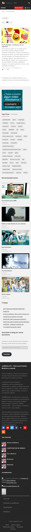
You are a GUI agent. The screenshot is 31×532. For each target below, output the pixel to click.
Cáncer (4, 129)
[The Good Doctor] (15, 261)
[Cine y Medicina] (4, 455)
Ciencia (12, 123)
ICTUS (4, 152)
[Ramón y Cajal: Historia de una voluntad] (15, 214)
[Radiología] (4, 466)
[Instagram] (20, 427)
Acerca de (6, 498)
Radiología (10, 464)
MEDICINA (5, 159)
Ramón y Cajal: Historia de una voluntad (13, 223)
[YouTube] (7, 427)
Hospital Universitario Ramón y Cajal (12, 149)
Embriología (5, 133)
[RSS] (3, 432)
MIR (23, 159)
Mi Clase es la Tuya (15, 159)
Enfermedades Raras (8, 136)
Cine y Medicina (11, 453)
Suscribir (7, 354)
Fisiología (19, 139)
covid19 (20, 126)
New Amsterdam (6, 247)
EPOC (25, 136)
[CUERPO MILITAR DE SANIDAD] (4, 450)
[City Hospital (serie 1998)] (15, 191)
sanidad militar (6, 169)
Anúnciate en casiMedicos (11, 503)
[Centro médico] (15, 284)
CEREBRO (5, 123)
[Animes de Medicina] (4, 444)
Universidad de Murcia (8, 172)
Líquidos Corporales (7, 156)
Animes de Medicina (13, 442)
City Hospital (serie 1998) (9, 200)
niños (17, 162)
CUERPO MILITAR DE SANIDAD (16, 448)
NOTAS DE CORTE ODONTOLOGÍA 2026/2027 (16, 322)
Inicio (7, 524)
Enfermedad (14, 133)
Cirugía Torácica (21, 123)
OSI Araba (23, 162)
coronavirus (6, 126)
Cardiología (21, 119)
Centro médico (6, 294)
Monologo (5, 162)
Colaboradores (7, 507)
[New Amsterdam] (15, 237)
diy (17, 129)
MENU (4, 7)
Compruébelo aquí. (11, 482)
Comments (14, 114)
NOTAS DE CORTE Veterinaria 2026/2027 (14, 319)
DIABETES (11, 129)
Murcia (11, 162)
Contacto (13, 529)
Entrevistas (18, 136)
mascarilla (17, 156)
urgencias (18, 172)
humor (24, 149)
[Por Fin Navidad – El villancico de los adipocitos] (15, 35)
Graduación (14, 143)
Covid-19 (13, 126)
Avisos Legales (15, 524)
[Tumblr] (16, 427)
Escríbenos (6, 511)
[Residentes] (4, 461)
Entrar (28, 7)
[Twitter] (12, 427)
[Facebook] (3, 427)
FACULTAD (5, 139)
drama (22, 129)
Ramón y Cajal (6, 166)
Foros (5, 303)
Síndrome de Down (17, 169)
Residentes (10, 459)
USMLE (25, 172)
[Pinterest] (25, 427)
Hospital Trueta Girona (8, 146)
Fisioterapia (5, 143)
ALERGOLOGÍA (6, 119)
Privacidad (20, 527)
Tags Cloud (5, 114)
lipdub (16, 152)
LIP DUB (10, 152)
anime (14, 119)
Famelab (13, 139)
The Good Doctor (7, 270)
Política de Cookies (8, 527)
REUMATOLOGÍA (16, 166)
